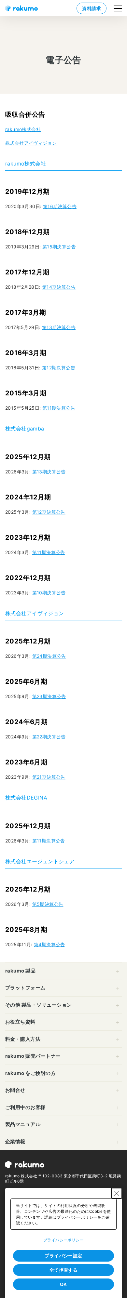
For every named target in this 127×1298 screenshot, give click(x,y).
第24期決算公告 (49, 656)
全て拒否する (63, 1270)
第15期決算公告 (59, 246)
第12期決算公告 (58, 367)
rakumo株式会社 (23, 129)
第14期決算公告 (59, 287)
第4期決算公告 (49, 944)
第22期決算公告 (49, 736)
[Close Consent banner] (116, 1193)
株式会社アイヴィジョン (31, 143)
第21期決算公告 (48, 777)
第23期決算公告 (49, 696)
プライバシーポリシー (63, 1240)
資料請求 (91, 8)
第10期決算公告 (49, 592)
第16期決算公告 (60, 206)
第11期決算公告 (58, 408)
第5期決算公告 (48, 904)
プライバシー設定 (63, 1255)
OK (63, 1284)
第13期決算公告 (59, 327)
